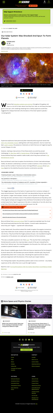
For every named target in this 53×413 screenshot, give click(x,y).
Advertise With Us (36, 364)
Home (12, 357)
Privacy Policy (35, 383)
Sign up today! (26, 349)
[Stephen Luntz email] (9, 43)
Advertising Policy (36, 385)
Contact (34, 357)
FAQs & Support (36, 366)
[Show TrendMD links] (51, 188)
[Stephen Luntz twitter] (7, 43)
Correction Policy (15, 381)
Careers (13, 364)
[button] (48, 1)
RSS (36, 403)
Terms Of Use (35, 378)
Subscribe (13, 366)
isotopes (39, 166)
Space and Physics (7, 31)
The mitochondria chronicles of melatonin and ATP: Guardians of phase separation (24, 182)
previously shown (19, 221)
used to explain (8, 145)
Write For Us (35, 359)
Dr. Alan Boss (13, 153)
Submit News (35, 361)
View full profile (4, 51)
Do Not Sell (34, 395)
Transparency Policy (16, 385)
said (28, 240)
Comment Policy (15, 383)
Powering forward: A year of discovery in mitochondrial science (18, 175)
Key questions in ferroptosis (9, 178)
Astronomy (7, 321)
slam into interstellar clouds (9, 143)
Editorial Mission (15, 378)
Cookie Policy (35, 381)
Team (12, 359)
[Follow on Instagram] (26, 340)
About (12, 361)
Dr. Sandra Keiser (24, 153)
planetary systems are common (23, 104)
